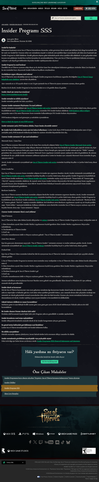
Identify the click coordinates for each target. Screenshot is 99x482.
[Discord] (57, 442)
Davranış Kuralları (81, 477)
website (44, 220)
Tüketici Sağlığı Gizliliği (91, 478)
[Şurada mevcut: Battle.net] (88, 434)
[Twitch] (41, 442)
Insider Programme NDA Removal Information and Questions (58, 341)
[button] (14, 462)
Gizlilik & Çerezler (70, 477)
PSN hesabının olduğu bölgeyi (79, 111)
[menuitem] (25, 8)
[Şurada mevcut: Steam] (51, 434)
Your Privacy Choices (46, 477)
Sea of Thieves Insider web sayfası (39, 108)
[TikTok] (62, 442)
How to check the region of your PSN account (17, 122)
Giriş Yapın (91, 9)
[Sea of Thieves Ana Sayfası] (9, 8)
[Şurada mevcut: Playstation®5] (23, 434)
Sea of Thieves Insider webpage (33, 246)
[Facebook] (30, 442)
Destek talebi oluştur (49, 362)
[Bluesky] (68, 442)
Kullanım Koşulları (59, 477)
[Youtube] (49, 442)
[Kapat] (97, 2)
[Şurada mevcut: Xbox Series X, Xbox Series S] (9, 434)
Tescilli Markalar (91, 477)
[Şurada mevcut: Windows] (38, 434)
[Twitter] (35, 442)
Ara (91, 18)
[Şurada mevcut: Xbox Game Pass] (67, 434)
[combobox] (66, 18)
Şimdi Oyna (78, 9)
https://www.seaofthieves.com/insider (15, 94)
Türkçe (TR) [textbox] (10, 462)
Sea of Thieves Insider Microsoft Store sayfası (75, 145)
